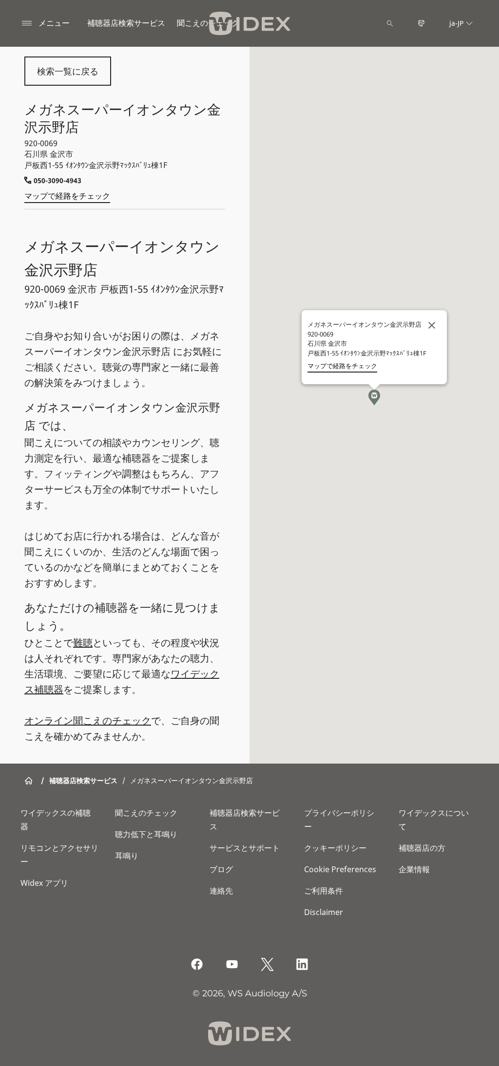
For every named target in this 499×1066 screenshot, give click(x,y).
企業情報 (414, 869)
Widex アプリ (44, 883)
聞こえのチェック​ (208, 23)
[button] (374, 397)
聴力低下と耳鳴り (146, 834)
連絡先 (221, 890)
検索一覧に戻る (67, 71)
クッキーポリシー (335, 847)
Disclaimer (323, 912)
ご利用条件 (323, 890)
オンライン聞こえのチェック (87, 720)
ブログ (221, 869)
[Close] (431, 325)
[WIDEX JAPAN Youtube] (232, 964)
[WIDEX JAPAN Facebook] (197, 964)
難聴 (83, 642)
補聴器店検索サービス (126, 23)
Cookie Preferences (340, 869)
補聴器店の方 (422, 847)
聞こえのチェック (146, 812)
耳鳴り (126, 855)
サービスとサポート (245, 847)
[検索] (390, 23)
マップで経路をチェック (67, 195)
